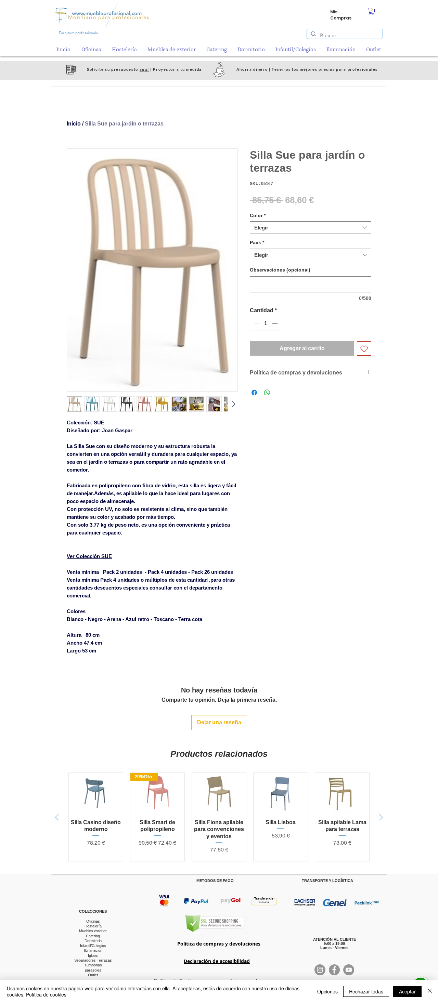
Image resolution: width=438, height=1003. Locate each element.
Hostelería (93, 926)
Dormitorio (93, 941)
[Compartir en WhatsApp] (267, 392)
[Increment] (275, 323)
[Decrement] (255, 323)
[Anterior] (57, 817)
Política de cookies (46, 994)
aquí (144, 69)
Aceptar (407, 991)
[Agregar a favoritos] (364, 348)
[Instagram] (319, 969)
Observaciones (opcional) (280, 270)
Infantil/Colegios (93, 945)
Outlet (93, 975)
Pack (257, 242)
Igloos (93, 955)
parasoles (93, 970)
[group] (219, 817)
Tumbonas (93, 965)
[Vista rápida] (96, 793)
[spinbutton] (265, 323)
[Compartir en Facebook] (254, 392)
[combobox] (310, 227)
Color (258, 215)
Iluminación (93, 950)
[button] (372, 11)
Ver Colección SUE (89, 556)
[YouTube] (348, 969)
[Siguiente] (381, 817)
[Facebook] (334, 969)
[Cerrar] (430, 991)
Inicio (74, 124)
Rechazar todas (366, 991)
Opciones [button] (327, 991)
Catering (93, 936)
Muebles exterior (93, 931)
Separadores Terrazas (93, 960)
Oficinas (93, 921)
